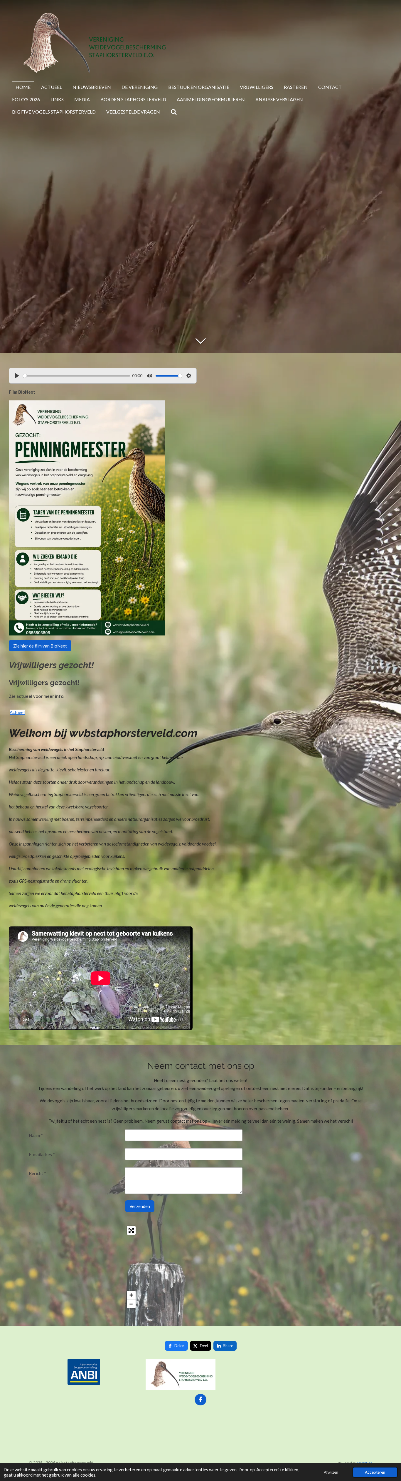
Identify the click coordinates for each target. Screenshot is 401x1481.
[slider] (76, 376)
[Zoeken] (174, 112)
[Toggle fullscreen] (131, 1230)
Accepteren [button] (375, 1472)
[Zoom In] (131, 1295)
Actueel (17, 712)
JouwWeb (364, 1463)
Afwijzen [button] (331, 1472)
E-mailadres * (42, 1154)
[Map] (84, 1267)
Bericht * (37, 1173)
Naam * (36, 1135)
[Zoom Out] (131, 1303)
